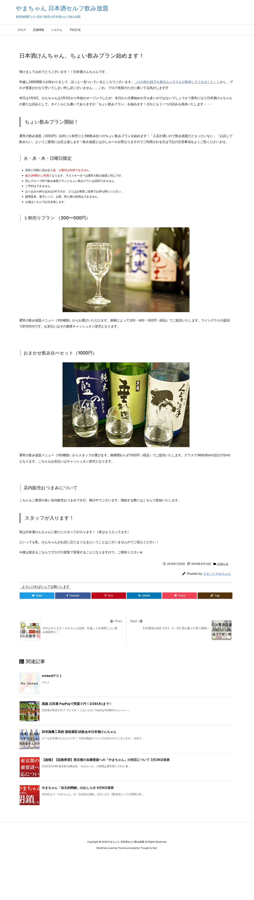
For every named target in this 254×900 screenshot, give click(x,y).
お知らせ (222, 563)
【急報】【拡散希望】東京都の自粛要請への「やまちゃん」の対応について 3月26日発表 (106, 760)
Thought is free (148, 848)
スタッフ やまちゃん (217, 574)
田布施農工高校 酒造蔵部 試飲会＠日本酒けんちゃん (79, 732)
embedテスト (52, 676)
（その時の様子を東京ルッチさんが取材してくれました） (175, 82)
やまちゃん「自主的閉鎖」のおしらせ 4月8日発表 (78, 788)
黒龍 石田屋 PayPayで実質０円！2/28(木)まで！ (77, 704)
